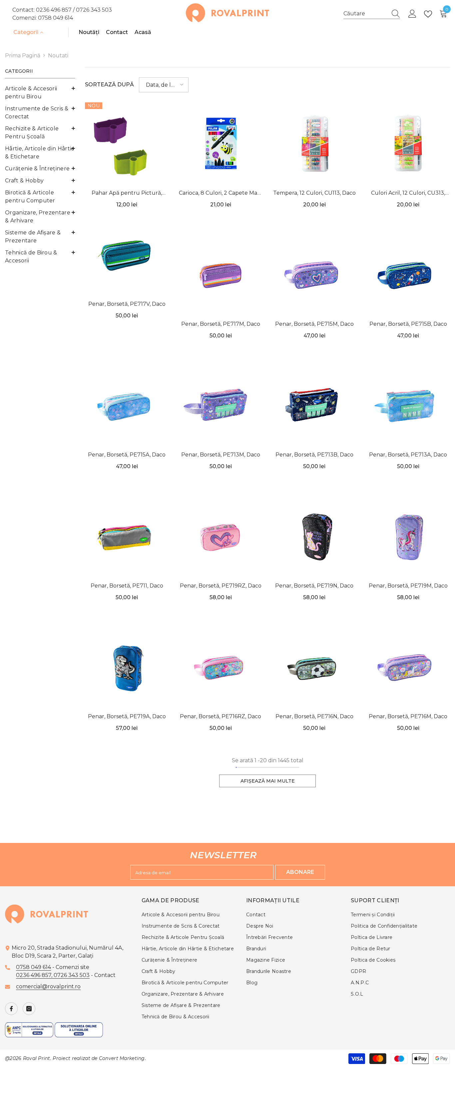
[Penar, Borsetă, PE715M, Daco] (314, 275)
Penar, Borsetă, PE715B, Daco (408, 324)
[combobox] (365, 14)
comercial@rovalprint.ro (48, 986)
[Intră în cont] (412, 14)
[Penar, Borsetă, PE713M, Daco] (221, 406)
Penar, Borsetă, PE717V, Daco (127, 304)
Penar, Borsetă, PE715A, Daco (127, 454)
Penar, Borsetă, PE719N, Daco (314, 586)
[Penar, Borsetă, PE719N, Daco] (314, 537)
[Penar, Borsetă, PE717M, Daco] (221, 275)
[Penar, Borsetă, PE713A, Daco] (408, 406)
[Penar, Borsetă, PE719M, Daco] (408, 537)
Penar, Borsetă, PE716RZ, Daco (220, 716)
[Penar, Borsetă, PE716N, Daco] (314, 668)
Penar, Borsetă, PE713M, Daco (220, 454)
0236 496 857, (35, 975)
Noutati (58, 55)
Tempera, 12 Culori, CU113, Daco (314, 193)
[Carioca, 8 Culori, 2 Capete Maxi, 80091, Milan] (221, 144)
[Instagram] (29, 1008)
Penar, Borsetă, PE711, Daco (127, 586)
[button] (164, 84)
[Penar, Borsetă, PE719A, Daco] (127, 668)
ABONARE (300, 872)
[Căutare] (371, 14)
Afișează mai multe (267, 781)
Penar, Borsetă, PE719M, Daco (408, 586)
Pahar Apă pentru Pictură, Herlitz (127, 193)
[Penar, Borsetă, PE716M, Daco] (408, 668)
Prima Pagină (22, 55)
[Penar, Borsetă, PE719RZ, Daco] (221, 537)
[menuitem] (40, 93)
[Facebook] (11, 1008)
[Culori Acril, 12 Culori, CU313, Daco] (408, 144)
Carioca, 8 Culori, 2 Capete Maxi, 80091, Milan (220, 193)
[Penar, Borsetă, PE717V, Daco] (127, 255)
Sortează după (109, 84)
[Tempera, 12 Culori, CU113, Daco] (314, 144)
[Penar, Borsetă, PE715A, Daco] (127, 406)
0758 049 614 (55, 18)
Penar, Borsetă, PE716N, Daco (314, 716)
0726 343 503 (94, 10)
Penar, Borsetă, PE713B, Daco (314, 454)
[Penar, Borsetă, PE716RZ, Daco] (221, 668)
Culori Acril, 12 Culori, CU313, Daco (408, 193)
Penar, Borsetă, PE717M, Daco (220, 324)
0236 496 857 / (56, 10)
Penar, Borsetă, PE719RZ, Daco (220, 586)
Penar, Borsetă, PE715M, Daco (314, 324)
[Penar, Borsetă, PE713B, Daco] (314, 406)
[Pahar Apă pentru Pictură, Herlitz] (127, 144)
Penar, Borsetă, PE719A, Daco (127, 716)
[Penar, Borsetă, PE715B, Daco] (408, 275)
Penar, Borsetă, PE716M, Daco (408, 716)
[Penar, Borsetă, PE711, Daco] (127, 537)
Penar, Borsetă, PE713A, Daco (408, 454)
